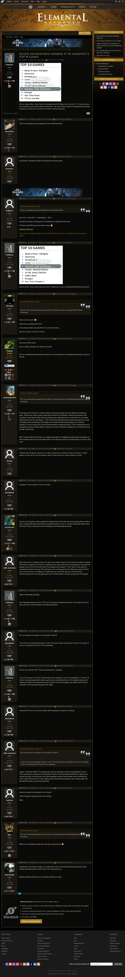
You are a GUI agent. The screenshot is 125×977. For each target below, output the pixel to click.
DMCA (69, 974)
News (32, 1)
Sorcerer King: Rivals (43, 959)
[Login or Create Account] (116, 1)
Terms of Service (61, 974)
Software (9, 1)
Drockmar (9, 168)
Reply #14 (23, 666)
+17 (9, 505)
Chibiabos (9, 64)
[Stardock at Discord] (105, 87)
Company (78, 935)
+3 (9, 887)
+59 (9, 77)
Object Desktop (6, 938)
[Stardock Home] (2, 1)
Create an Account (115, 943)
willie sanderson (9, 568)
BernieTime (9, 131)
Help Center (113, 938)
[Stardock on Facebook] (103, 84)
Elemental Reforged (19, 49)
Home (5, 49)
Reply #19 (23, 863)
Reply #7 (22, 385)
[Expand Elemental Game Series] (97, 74)
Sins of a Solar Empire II (43, 946)
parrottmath (9, 527)
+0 (9, 181)
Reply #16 (23, 741)
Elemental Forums (56, 60)
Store (93, 7)
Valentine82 (9, 875)
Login (21, 37)
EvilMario (9, 210)
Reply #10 (23, 515)
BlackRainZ (9, 492)
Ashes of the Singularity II (44, 938)
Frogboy (9, 351)
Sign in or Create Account (31, 921)
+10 (9, 144)
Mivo (9, 835)
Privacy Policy (52, 974)
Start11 (3, 943)
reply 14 (39, 749)
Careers (76, 946)
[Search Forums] (122, 1)
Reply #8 (22, 449)
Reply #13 (23, 631)
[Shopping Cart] (119, 1)
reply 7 (36, 393)
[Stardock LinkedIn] (112, 87)
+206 (9, 540)
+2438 (9, 361)
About (75, 938)
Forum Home (8, 37)
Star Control (40, 948)
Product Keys (113, 946)
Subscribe (118, 964)
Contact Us (77, 956)
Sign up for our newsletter (79, 964)
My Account (113, 941)
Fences (3, 946)
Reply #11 (23, 556)
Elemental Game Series (39, 49)
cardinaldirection (9, 397)
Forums (76, 959)
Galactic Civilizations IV (43, 943)
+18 (9, 410)
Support (44, 1)
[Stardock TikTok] (109, 87)
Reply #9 (22, 480)
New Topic (85, 33)
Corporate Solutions (7, 941)
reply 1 (38, 206)
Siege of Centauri (42, 956)
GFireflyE (9, 306)
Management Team (79, 943)
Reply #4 (22, 243)
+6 (9, 580)
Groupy (3, 954)
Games (16, 1)
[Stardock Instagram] (114, 84)
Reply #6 (22, 339)
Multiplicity (4, 951)
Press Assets (77, 951)
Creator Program (78, 954)
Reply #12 (23, 590)
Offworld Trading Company (44, 954)
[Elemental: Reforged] (62, 20)
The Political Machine (43, 951)
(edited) (74, 198)
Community (24, 1)
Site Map (74, 974)
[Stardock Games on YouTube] (107, 84)
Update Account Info (115, 951)
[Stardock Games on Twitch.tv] (110, 84)
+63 (9, 318)
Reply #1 (22, 119)
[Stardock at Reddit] (102, 87)
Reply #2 (22, 157)
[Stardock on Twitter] (100, 84)
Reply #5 (22, 294)
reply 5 (37, 302)
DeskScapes (5, 948)
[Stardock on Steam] (117, 84)
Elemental (40, 941)
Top (90, 119)
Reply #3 (22, 199)
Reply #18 (23, 823)
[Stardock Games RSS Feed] (116, 87)
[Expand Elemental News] (97, 69)
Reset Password (114, 948)
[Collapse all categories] (122, 63)
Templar (9, 461)
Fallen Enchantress (60, 49)
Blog (38, 1)
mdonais (9, 800)
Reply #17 (23, 788)
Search (16, 37)
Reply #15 (23, 706)
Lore (53, 7)
